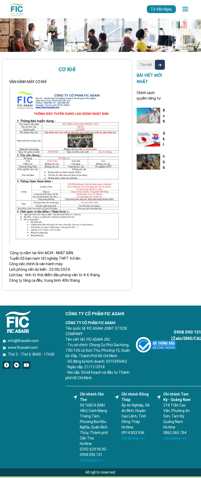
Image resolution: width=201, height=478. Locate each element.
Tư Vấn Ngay (161, 9)
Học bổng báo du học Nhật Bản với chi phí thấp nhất (164, 162)
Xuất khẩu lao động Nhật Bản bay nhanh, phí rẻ (164, 139)
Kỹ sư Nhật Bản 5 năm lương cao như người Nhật (164, 116)
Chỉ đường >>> (91, 460)
